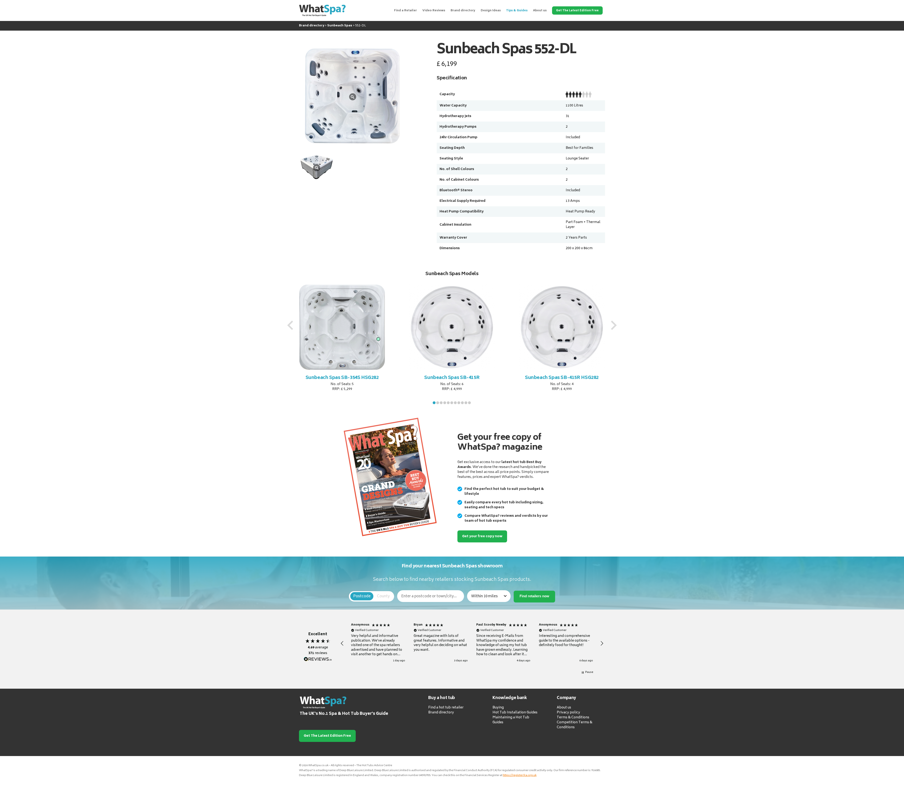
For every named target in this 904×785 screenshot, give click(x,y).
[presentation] (290, 325)
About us (540, 10)
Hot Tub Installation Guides (514, 713)
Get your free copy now (482, 536)
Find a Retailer (405, 10)
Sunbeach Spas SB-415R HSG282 (562, 378)
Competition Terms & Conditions (574, 725)
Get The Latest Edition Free (577, 10)
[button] (434, 402)
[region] (472, 643)
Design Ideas (491, 10)
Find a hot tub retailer (446, 708)
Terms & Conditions (573, 717)
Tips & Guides (517, 10)
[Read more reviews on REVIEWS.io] (318, 659)
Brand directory (463, 10)
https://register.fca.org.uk (520, 775)
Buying (498, 708)
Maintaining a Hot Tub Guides (510, 720)
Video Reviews (433, 10)
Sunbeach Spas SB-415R (452, 378)
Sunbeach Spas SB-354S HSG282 (342, 378)
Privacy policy (568, 713)
